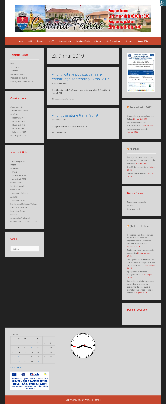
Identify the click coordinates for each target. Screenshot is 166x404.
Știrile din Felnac (139, 226)
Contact (129, 41)
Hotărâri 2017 (18, 117)
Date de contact (17, 74)
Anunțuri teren (68, 99)
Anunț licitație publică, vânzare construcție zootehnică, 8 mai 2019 (81, 76)
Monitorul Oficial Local (20, 218)
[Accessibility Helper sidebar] (163, 3)
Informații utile (65, 41)
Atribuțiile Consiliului (19, 110)
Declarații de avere (18, 77)
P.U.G (14, 172)
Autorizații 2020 (19, 179)
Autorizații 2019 (19, 175)
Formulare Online (18, 211)
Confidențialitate (113, 41)
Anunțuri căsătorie (20, 193)
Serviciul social (16, 182)
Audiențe (14, 70)
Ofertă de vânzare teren (138, 167)
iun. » (19, 367)
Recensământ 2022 (141, 107)
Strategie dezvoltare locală (22, 81)
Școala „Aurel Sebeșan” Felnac (23, 204)
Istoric (130, 205)
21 (19, 357)
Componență (16, 107)
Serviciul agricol (17, 186)
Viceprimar (15, 67)
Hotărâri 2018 (18, 121)
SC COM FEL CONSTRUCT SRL (23, 221)
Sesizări (13, 214)
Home (20, 41)
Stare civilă (15, 189)
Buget (13, 164)
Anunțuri (40, 41)
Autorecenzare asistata (137, 129)
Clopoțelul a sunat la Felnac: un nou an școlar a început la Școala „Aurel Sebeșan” (141, 262)
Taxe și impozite (17, 161)
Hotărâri (14, 114)
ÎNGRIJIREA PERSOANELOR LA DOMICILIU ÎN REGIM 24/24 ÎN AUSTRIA (141, 160)
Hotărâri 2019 (18, 125)
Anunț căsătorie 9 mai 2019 (75, 115)
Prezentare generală (136, 202)
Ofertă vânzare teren (136, 173)
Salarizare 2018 (19, 132)
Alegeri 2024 (143, 41)
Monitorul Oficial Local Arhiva (89, 41)
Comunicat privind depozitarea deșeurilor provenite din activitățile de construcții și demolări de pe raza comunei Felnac (140, 287)
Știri (30, 41)
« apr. (12, 367)
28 (19, 361)
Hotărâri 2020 (18, 128)
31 (38, 361)
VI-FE (51, 41)
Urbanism (14, 168)
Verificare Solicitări (18, 207)
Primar (13, 63)
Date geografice (134, 209)
